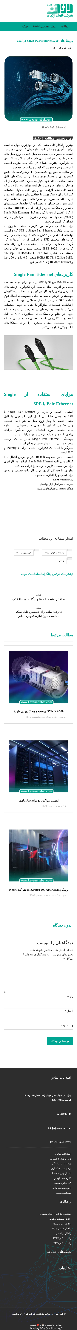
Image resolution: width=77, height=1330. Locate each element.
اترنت (49, 190)
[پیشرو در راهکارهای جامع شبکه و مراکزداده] (60, 11)
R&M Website (60, 479)
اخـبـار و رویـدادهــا (61, 1173)
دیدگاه (68, 959)
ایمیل (68, 1011)
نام (70, 996)
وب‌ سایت (67, 1025)
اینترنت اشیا (49, 162)
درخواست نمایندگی (61, 1163)
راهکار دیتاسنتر (63, 1233)
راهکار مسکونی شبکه (60, 1218)
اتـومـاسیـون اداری (61, 1188)
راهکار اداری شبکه (62, 1223)
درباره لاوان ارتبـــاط (60, 1158)
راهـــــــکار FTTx (62, 1243)
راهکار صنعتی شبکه (61, 1228)
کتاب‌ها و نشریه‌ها (62, 1183)
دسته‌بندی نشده (59, 717)
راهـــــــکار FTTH (62, 1238)
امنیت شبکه (60, 895)
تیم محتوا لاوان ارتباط (54, 552)
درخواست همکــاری (61, 1168)
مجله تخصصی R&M (35, 717)
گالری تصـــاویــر (62, 1178)
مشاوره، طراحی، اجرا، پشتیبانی (55, 1213)
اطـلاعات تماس (63, 1153)
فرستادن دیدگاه (60, 1041)
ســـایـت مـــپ (63, 1192)
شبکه (61, 561)
